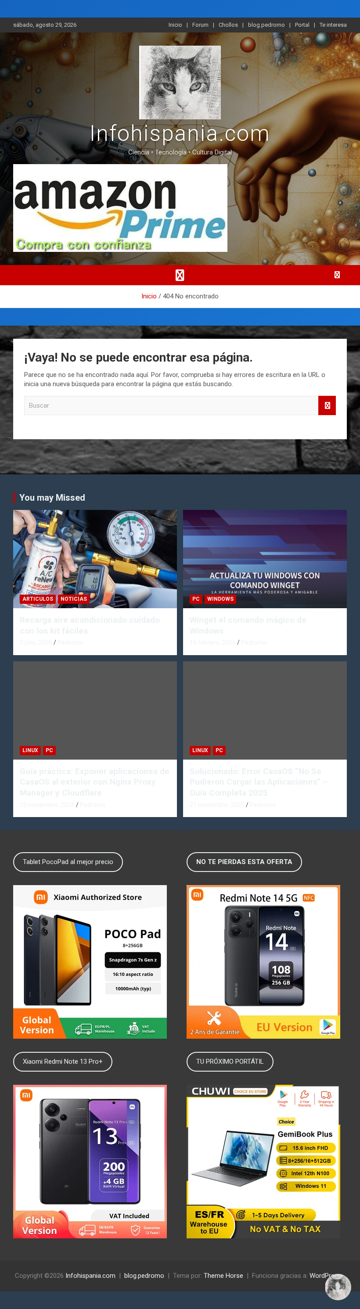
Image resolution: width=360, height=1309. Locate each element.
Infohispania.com (180, 133)
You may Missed (52, 497)
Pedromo (70, 642)
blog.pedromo (266, 25)
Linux (30, 750)
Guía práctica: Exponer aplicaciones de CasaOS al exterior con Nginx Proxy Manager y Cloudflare (94, 782)
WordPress (326, 1276)
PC (196, 599)
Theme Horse (223, 1276)
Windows (220, 599)
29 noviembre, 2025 (47, 804)
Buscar (327, 406)
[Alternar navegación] (180, 275)
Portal (302, 25)
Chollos (228, 25)
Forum (200, 25)
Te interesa (333, 25)
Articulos (37, 599)
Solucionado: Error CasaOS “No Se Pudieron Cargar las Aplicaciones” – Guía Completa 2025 (259, 782)
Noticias (74, 599)
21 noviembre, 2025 (217, 804)
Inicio (175, 25)
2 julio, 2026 (36, 642)
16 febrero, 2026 (213, 642)
